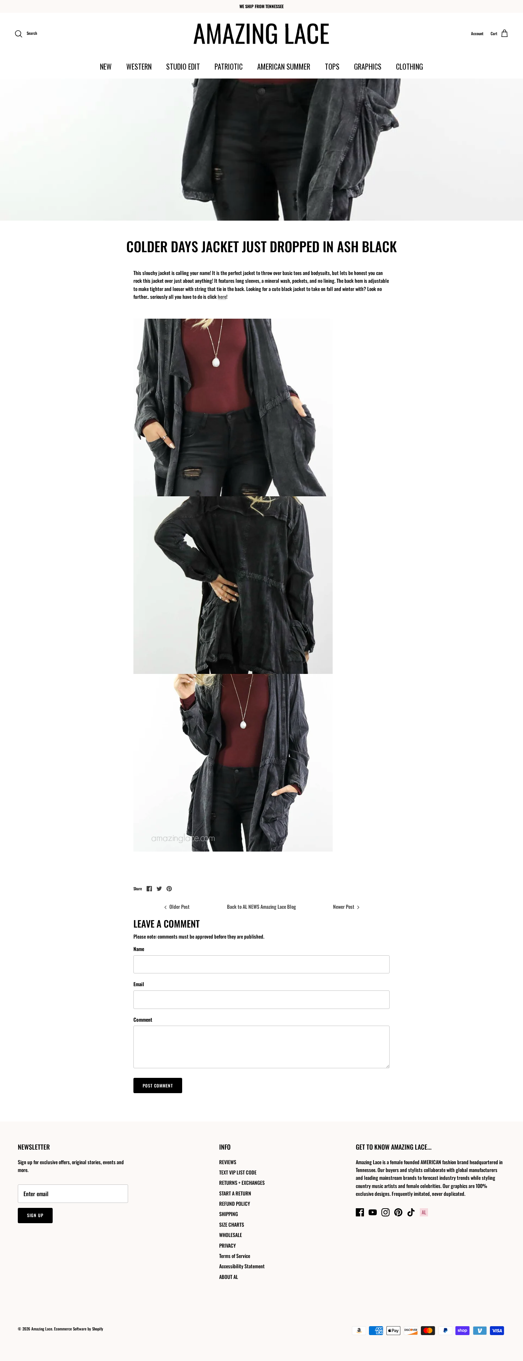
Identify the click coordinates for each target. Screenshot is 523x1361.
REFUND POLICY (234, 1203)
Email (138, 984)
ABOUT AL (228, 1276)
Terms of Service (234, 1255)
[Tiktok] (411, 1212)
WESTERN (139, 66)
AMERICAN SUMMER (283, 66)
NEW (106, 66)
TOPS (332, 66)
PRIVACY (227, 1245)
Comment (142, 1019)
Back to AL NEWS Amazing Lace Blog (261, 906)
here (222, 296)
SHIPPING (228, 1213)
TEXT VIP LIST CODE (238, 1172)
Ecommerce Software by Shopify (78, 1329)
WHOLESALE (230, 1234)
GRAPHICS (367, 66)
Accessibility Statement (242, 1266)
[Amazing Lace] (261, 34)
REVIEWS (227, 1162)
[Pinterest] (398, 1212)
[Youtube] (373, 1212)
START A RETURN (235, 1193)
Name (138, 948)
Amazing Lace (41, 1329)
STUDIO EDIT (183, 66)
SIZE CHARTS (231, 1224)
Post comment (158, 1085)
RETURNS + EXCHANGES (242, 1182)
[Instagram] (385, 1212)
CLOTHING (409, 66)
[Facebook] (360, 1212)
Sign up (35, 1215)
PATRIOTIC (229, 66)
